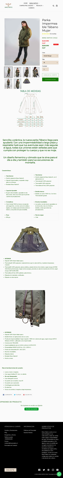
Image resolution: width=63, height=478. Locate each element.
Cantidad (44, 66)
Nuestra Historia (28, 432)
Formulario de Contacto (11, 445)
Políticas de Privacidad (30, 430)
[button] (46, 33)
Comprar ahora (50, 79)
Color (43, 52)
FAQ (6, 432)
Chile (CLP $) (10, 470)
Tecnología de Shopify (53, 474)
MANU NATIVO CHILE (43, 474)
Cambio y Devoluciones (11, 430)
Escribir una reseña (31, 409)
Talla (43, 59)
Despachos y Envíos (10, 435)
